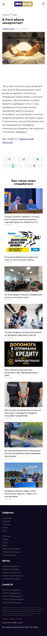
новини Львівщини (10, 566)
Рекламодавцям (9, 555)
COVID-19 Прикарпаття (12, 596)
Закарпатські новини (11, 549)
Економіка (6, 518)
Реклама (19, 619)
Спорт (5, 542)
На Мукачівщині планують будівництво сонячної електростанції (23, 296)
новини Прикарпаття (11, 573)
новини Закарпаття (10, 569)
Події (4, 531)
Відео (4, 546)
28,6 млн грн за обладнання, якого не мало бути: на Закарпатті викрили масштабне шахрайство (22, 413)
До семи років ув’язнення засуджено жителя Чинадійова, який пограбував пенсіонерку (22, 453)
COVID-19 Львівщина (11, 590)
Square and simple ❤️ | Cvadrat (12, 622)
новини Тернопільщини (12, 576)
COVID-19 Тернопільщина (13, 599)
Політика (6, 536)
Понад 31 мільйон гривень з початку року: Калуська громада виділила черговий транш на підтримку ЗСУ (21, 219)
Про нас (11, 619)
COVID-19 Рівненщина (12, 603)
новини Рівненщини (11, 579)
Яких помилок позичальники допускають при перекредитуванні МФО (21, 373)
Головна (4, 619)
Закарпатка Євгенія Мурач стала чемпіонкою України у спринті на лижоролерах (20, 494)
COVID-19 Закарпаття (11, 593)
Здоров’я (6, 521)
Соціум (5, 539)
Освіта (5, 528)
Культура (6, 524)
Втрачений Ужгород (11, 552)
